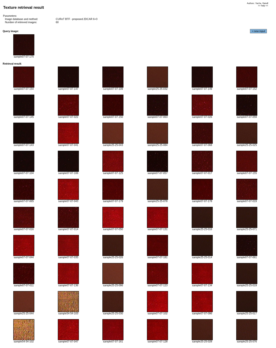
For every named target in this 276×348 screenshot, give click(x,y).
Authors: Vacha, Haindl (257, 3)
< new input (258, 31)
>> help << (263, 5)
